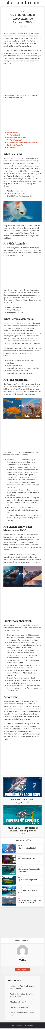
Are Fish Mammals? (14, 140)
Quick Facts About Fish (15, 145)
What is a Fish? (12, 132)
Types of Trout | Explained (27, 880)
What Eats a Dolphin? (18, 1002)
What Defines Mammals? (16, 137)
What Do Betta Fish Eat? (26, 858)
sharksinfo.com (22, 2)
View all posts (22, 969)
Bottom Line (11, 147)
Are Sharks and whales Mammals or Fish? (22, 142)
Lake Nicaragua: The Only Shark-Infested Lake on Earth (30, 902)
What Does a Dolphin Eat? (27, 848)
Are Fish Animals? (13, 135)
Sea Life (23, 11)
